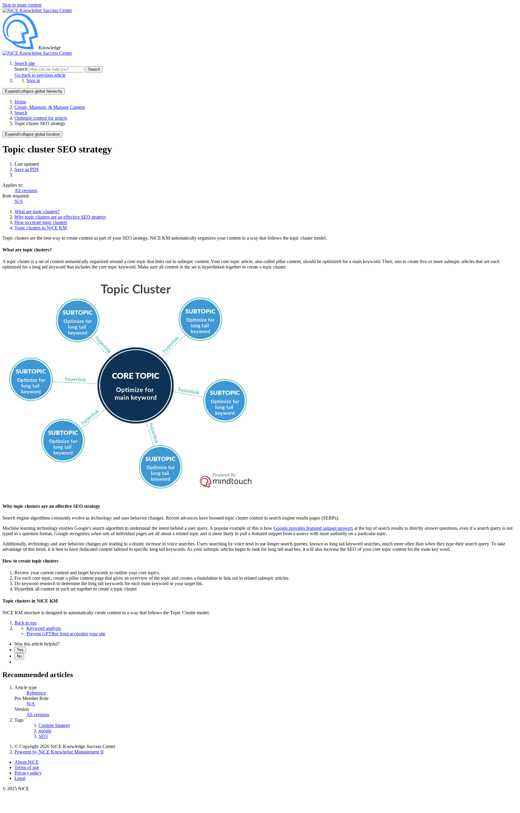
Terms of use (26, 767)
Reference (36, 692)
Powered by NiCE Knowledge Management (59, 751)
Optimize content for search (40, 118)
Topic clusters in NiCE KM (40, 227)
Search (21, 69)
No (19, 656)
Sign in (33, 80)
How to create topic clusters (40, 222)
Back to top (25, 622)
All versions (25, 190)
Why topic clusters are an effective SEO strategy (60, 216)
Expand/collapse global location (32, 134)
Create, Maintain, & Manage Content (49, 107)
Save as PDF (26, 169)
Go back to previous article (40, 75)
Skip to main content (22, 5)
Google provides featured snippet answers (313, 528)
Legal (19, 778)
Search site (24, 63)
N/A (18, 201)
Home (20, 101)
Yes (20, 650)
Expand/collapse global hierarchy (33, 91)
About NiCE (26, 762)
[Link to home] (37, 53)
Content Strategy (54, 725)
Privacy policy (28, 772)
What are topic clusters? (37, 211)
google (45, 730)
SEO (43, 736)
